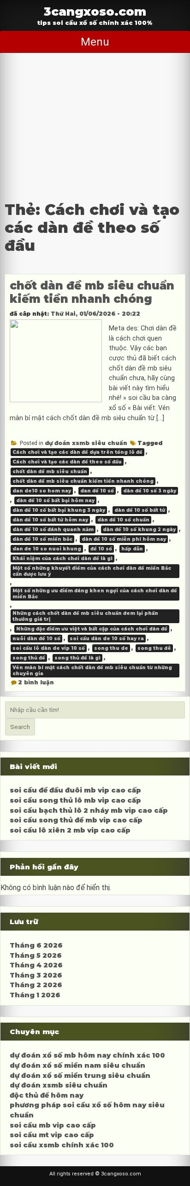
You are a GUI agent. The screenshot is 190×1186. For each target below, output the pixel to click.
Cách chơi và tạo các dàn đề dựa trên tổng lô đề (77, 452)
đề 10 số (101, 549)
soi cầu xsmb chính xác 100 (62, 1145)
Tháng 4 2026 (36, 965)
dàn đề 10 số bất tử (139, 510)
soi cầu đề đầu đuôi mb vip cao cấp (75, 790)
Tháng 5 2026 (36, 955)
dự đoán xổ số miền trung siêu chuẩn (80, 1075)
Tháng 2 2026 (36, 985)
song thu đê (154, 648)
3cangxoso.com (95, 11)
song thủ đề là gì (77, 658)
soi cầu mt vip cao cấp (52, 1135)
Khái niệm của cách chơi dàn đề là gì (62, 558)
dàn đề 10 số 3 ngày (149, 491)
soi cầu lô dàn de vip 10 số (48, 648)
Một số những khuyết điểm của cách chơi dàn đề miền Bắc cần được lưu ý (91, 571)
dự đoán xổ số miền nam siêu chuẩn (77, 1065)
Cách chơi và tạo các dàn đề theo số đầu (67, 462)
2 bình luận (36, 682)
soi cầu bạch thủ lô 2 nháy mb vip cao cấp (89, 810)
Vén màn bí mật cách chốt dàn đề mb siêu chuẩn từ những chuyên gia (92, 671)
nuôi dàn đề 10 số (36, 639)
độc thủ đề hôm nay (46, 1095)
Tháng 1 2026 (35, 995)
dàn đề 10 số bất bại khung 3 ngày (58, 510)
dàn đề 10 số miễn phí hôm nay (124, 539)
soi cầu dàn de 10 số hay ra (107, 639)
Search (20, 726)
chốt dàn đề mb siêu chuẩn (49, 471)
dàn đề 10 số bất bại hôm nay (55, 500)
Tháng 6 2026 (36, 945)
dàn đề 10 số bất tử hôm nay (50, 520)
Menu (95, 41)
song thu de (111, 648)
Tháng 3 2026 (36, 975)
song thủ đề (28, 658)
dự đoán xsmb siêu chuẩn (86, 443)
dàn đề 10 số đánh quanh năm (53, 529)
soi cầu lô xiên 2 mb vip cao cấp (70, 830)
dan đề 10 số (97, 491)
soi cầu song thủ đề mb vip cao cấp (76, 820)
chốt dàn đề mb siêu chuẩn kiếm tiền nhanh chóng (92, 292)
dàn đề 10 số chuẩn (123, 520)
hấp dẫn (132, 549)
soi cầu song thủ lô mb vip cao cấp (75, 800)
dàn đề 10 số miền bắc (42, 539)
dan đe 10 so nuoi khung (46, 549)
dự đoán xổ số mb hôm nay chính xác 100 (87, 1055)
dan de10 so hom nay (41, 491)
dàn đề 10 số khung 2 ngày (139, 529)
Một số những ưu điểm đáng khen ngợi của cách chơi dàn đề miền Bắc (94, 594)
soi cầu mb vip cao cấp (53, 1125)
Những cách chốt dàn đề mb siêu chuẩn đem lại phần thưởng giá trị (85, 616)
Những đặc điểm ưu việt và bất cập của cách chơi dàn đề (91, 629)
